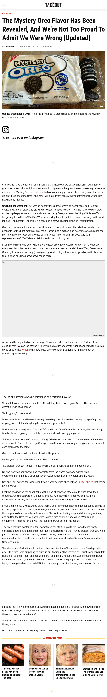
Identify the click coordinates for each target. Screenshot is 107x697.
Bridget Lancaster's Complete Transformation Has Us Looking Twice (65, 673)
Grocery (6, 14)
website (35, 192)
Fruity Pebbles (85, 482)
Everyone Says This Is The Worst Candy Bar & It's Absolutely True (93, 671)
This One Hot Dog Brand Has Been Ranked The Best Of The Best (11, 673)
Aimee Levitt (11, 46)
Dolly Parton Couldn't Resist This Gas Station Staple (39, 671)
